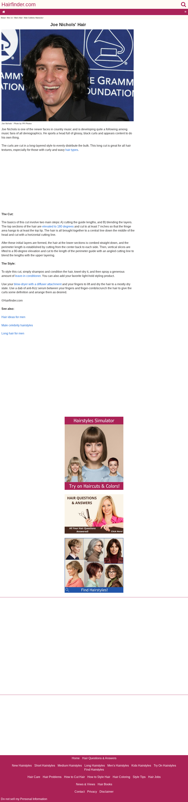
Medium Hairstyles (70, 765)
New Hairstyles (22, 765)
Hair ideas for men (13, 317)
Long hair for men (12, 333)
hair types (71, 149)
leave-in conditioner (28, 275)
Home (3, 18)
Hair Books (105, 784)
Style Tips (139, 776)
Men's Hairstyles (118, 765)
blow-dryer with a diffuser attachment (38, 284)
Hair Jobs (154, 776)
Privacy (92, 791)
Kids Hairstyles (141, 765)
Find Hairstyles (94, 769)
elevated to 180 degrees (58, 226)
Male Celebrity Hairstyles (33, 18)
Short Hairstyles (44, 765)
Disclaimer (106, 791)
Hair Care (34, 776)
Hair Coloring (121, 776)
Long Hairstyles (94, 765)
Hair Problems (52, 776)
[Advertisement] (68, 182)
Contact (80, 791)
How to (9, 18)
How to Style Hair (98, 776)
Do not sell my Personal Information (24, 799)
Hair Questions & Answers (99, 758)
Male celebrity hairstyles (17, 325)
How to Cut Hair (74, 776)
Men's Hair (18, 18)
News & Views (85, 784)
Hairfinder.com (18, 4)
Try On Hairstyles (165, 765)
